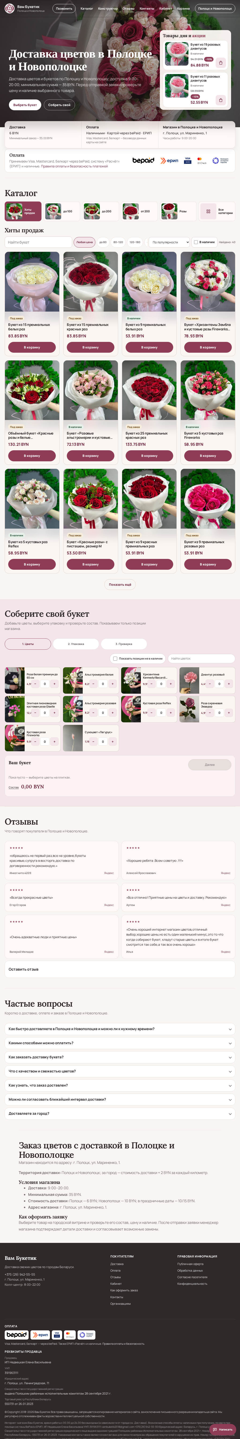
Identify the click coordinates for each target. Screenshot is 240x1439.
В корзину (32, 347)
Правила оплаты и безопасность (123, 1343)
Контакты (147, 8)
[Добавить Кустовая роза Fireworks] (15, 738)
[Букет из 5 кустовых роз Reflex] (32, 503)
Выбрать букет (25, 105)
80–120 (118, 242)
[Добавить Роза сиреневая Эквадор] (189, 709)
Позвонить (64, 8)
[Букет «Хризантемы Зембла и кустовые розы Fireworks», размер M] (208, 286)
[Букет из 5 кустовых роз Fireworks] (208, 394)
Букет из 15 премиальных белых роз (29, 326)
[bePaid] (143, 161)
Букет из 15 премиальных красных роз (87, 326)
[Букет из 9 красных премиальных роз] (149, 503)
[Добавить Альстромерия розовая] (73, 709)
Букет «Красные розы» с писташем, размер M (87, 544)
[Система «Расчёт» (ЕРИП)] (169, 161)
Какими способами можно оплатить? (41, 1042)
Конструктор (108, 8)
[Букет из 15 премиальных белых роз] (32, 286)
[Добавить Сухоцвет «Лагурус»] (73, 738)
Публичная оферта (190, 1264)
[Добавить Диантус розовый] (189, 680)
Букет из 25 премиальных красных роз (147, 435)
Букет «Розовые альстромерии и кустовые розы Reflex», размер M (88, 437)
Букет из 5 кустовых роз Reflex (27, 544)
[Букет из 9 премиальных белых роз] (149, 286)
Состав (14, 787)
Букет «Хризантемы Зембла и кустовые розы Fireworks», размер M (207, 329)
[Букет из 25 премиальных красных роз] (149, 394)
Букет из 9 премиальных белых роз (146, 326)
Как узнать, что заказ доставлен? (38, 1085)
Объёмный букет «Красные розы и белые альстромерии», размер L (30, 437)
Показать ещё (120, 584)
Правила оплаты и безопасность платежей (74, 166)
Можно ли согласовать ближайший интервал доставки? (57, 1099)
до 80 (103, 242)
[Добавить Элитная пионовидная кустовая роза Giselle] (15, 709)
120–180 (135, 242)
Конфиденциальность (192, 1284)
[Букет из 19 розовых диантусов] (176, 54)
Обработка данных (190, 1271)
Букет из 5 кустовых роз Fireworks (203, 435)
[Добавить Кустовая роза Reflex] (131, 709)
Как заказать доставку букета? (36, 1057)
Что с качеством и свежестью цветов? (42, 1071)
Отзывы (129, 8)
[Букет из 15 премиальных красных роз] (91, 286)
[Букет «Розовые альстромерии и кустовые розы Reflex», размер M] (91, 394)
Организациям (120, 1304)
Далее (210, 765)
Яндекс (109, 873)
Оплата (115, 1271)
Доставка (117, 1264)
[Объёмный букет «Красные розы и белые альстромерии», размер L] (32, 394)
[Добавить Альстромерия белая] (73, 680)
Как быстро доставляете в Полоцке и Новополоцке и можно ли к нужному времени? (81, 1028)
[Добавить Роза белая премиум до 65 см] (15, 680)
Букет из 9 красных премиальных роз (141, 544)
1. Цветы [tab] (28, 644)
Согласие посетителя (192, 1277)
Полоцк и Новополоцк (215, 8)
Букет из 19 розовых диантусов (205, 46)
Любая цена (84, 242)
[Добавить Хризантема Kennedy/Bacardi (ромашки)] (131, 680)
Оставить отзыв (23, 969)
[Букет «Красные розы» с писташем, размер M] (91, 503)
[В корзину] (221, 63)
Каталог (87, 8)
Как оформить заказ (124, 1290)
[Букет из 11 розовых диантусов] (176, 86)
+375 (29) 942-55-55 (20, 1274)
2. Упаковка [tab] (76, 644)
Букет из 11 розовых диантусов (205, 78)
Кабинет (165, 8)
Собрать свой (59, 105)
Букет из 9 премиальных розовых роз (204, 544)
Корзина (183, 8)
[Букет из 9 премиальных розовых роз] (208, 503)
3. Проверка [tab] (124, 644)
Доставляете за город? (29, 1113)
